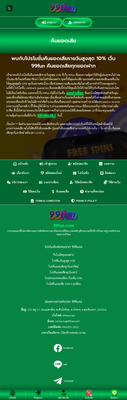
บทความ (109, 163)
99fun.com (63, 225)
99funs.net (46, 115)
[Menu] (9, 8)
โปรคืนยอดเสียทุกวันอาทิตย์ (63, 266)
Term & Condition (47, 200)
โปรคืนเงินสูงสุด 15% (63, 260)
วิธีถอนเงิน (34, 191)
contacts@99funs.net (67, 321)
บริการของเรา (20, 182)
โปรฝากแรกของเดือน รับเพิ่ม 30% (63, 278)
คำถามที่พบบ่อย (94, 191)
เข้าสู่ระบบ (51, 22)
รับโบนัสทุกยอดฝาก (63, 254)
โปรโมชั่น (83, 173)
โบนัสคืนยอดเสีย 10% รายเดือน (63, 284)
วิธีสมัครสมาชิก (83, 182)
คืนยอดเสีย (62, 191)
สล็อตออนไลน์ (53, 173)
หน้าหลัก (23, 163)
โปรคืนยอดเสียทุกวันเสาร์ (63, 272)
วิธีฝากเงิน (114, 182)
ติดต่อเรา (110, 173)
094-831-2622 (70, 327)
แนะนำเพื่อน (75, 93)
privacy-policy (86, 200)
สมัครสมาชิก (79, 22)
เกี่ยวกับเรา (23, 173)
